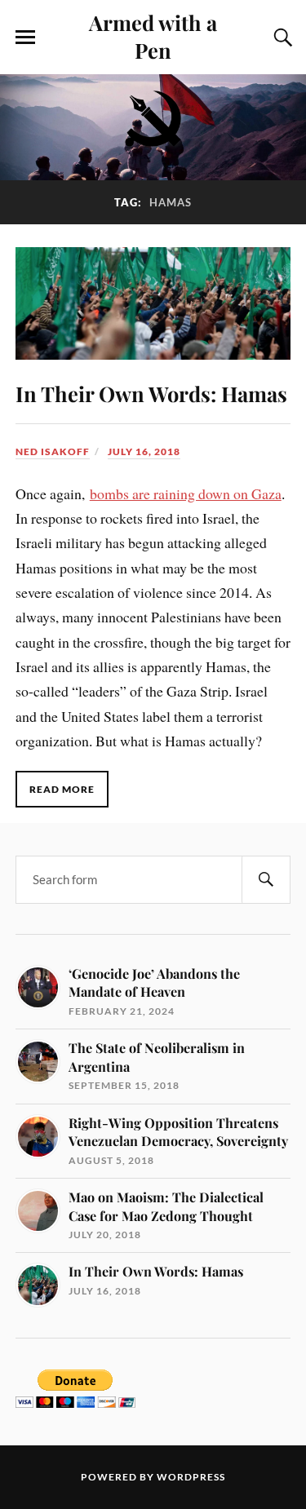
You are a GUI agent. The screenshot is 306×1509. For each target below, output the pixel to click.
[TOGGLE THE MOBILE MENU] (25, 37)
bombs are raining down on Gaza (186, 493)
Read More (62, 789)
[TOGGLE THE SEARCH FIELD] (280, 37)
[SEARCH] (266, 880)
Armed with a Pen (153, 36)
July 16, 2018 (144, 451)
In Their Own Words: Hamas (151, 393)
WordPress (191, 1477)
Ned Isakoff (53, 451)
